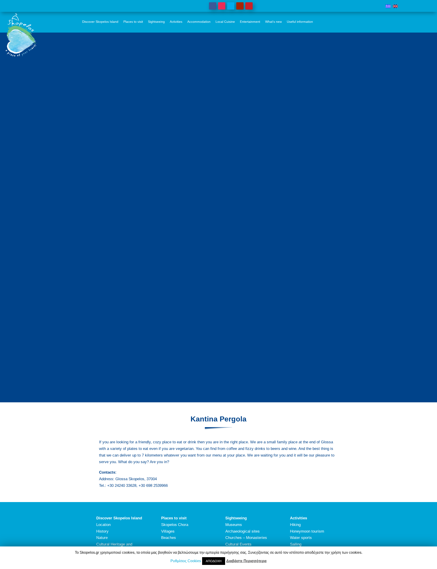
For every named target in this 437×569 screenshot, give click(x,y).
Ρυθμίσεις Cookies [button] (185, 561)
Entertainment (250, 21)
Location (103, 525)
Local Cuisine (225, 21)
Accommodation (199, 21)
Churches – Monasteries (246, 538)
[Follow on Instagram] (221, 6)
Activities (176, 21)
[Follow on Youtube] (240, 6)
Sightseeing (156, 21)
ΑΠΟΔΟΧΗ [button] (213, 561)
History (102, 531)
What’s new (273, 21)
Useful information (300, 21)
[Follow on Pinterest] (249, 6)
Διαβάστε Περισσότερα (246, 561)
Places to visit (133, 21)
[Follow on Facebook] (212, 6)
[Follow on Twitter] (230, 6)
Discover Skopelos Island (100, 21)
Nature (102, 538)
